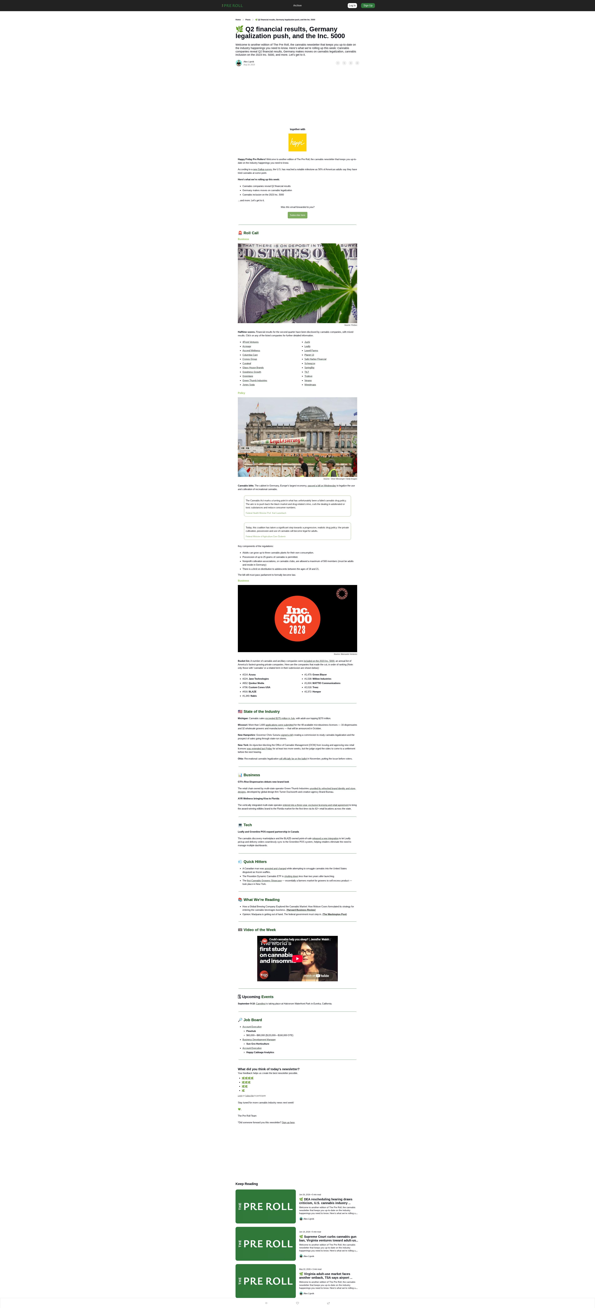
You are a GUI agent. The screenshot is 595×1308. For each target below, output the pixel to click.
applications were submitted (280, 724)
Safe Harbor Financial (315, 359)
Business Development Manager (259, 1039)
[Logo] (232, 5)
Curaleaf (246, 363)
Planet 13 (309, 355)
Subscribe (249, 1095)
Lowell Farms (311, 350)
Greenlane (247, 376)
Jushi (307, 342)
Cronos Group (249, 359)
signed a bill (287, 735)
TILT (306, 372)
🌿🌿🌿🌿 (247, 1078)
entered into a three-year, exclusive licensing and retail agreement (316, 805)
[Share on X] (344, 63)
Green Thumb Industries (254, 380)
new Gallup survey (262, 169)
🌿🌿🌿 (246, 1082)
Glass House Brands (253, 367)
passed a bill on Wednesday (322, 485)
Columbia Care (250, 355)
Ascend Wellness (251, 350)
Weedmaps (310, 384)
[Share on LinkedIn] (357, 63)
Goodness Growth (251, 372)
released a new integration (325, 838)
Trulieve (308, 376)
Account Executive (252, 1026)
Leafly (307, 346)
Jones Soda (248, 384)
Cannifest (261, 1003)
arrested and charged (275, 868)
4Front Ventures (250, 342)
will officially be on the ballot (293, 758)
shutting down (291, 876)
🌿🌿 (245, 1086)
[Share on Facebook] (338, 63)
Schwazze (309, 363)
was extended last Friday (259, 748)
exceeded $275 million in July (280, 718)
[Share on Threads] (351, 63)
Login (240, 1095)
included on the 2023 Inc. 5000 (319, 661)
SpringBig (309, 367)
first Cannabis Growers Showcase (264, 880)
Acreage (246, 346)
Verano (308, 380)
